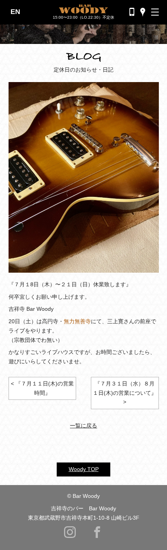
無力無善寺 (77, 321)
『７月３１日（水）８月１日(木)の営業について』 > (125, 392)
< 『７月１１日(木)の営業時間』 (42, 388)
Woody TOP (84, 469)
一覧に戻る (83, 425)
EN (15, 12)
